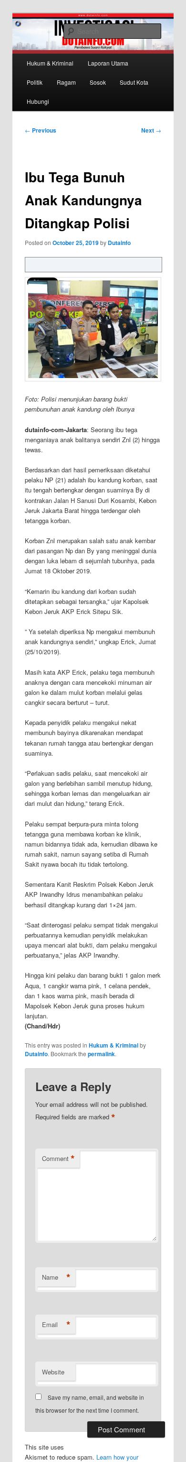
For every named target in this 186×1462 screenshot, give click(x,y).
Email (56, 1324)
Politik (34, 82)
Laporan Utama (108, 63)
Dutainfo (119, 242)
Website (53, 1371)
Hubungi (38, 101)
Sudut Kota (134, 82)
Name (56, 1277)
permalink (101, 1053)
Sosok (98, 82)
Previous (40, 130)
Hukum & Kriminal (50, 63)
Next (151, 130)
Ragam (66, 82)
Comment (58, 1158)
